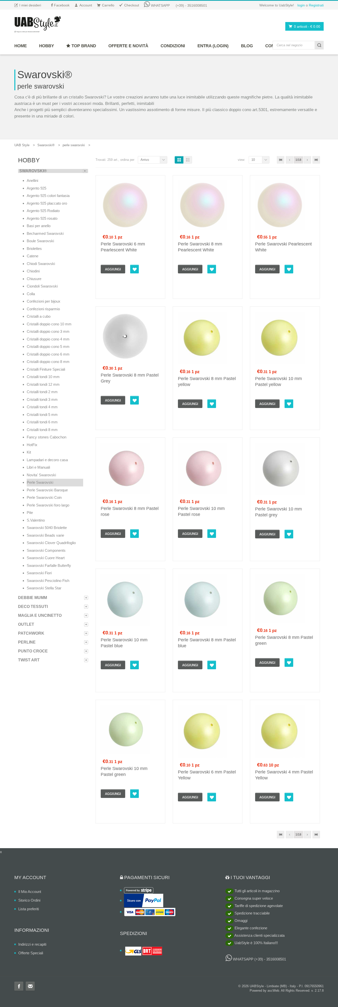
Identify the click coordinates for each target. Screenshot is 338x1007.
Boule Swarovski (40, 241)
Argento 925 (36, 188)
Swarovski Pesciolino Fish (48, 580)
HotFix (32, 445)
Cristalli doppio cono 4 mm (48, 339)
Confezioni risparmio (43, 309)
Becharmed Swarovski (45, 233)
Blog (247, 46)
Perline (27, 642)
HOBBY (46, 46)
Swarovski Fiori (39, 573)
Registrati (316, 5)
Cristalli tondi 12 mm (43, 384)
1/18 (298, 160)
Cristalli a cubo (38, 316)
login (301, 5)
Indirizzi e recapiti (32, 944)
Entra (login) (213, 46)
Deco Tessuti (33, 606)
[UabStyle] (37, 23)
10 (253, 160)
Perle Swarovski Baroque (47, 490)
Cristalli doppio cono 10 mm (49, 324)
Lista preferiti (28, 909)
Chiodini (33, 271)
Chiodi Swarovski (41, 264)
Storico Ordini (29, 900)
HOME (20, 46)
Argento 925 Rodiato (43, 211)
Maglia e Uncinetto (40, 615)
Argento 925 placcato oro (47, 203)
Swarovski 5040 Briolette (47, 528)
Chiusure (34, 279)
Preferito (134, 269)
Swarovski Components (46, 550)
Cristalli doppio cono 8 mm (48, 362)
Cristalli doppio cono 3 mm (48, 331)
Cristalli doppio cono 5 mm (48, 346)
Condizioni (173, 46)
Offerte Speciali (30, 953)
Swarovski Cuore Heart (46, 558)
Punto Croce (33, 651)
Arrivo (145, 160)
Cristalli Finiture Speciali (46, 369)
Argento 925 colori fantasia (48, 195)
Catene (32, 256)
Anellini (32, 180)
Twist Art (29, 660)
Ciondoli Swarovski (42, 286)
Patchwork (31, 633)
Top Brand (83, 46)
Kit (29, 452)
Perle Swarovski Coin (44, 497)
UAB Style (21, 145)
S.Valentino (36, 520)
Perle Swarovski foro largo (48, 505)
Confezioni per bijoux (43, 301)
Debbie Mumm (32, 598)
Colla (31, 294)
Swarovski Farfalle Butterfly (49, 565)
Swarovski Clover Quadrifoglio (51, 543)
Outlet (26, 624)
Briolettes (34, 248)
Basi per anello (38, 226)
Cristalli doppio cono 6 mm (48, 354)
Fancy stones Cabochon (46, 437)
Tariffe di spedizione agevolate (258, 906)
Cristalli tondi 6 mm (42, 422)
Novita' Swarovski (41, 475)
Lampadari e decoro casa (47, 460)
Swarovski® (46, 145)
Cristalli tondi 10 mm (43, 377)
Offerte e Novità (128, 46)
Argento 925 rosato (42, 218)
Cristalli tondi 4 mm (42, 407)
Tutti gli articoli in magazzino (257, 891)
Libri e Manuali (38, 467)
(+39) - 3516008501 (191, 5)
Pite (30, 512)
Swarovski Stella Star (44, 588)
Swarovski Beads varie (45, 535)
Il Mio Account (29, 891)
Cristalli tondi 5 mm (42, 414)
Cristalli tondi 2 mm (42, 392)
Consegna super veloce (253, 898)
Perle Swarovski (40, 482)
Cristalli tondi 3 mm (42, 399)
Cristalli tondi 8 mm (42, 430)
